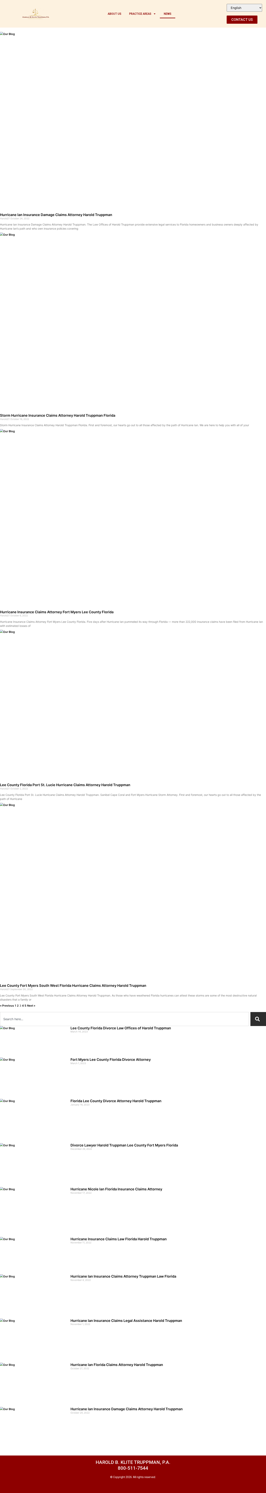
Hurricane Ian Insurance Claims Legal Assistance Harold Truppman (126, 1321)
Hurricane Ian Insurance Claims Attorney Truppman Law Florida (123, 1276)
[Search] (258, 1019)
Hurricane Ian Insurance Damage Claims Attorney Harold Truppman (56, 215)
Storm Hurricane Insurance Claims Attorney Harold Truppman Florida (57, 415)
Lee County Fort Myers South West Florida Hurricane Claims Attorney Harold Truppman (73, 985)
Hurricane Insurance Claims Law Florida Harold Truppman (118, 1239)
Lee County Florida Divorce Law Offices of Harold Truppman (120, 1028)
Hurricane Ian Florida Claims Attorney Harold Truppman (116, 1365)
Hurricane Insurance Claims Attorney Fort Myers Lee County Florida (57, 612)
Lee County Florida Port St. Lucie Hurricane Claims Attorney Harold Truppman (65, 785)
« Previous (7, 1005)
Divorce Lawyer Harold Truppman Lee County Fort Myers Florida (124, 1145)
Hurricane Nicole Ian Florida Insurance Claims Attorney (116, 1189)
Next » (31, 1005)
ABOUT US (114, 13)
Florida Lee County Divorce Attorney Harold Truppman (115, 1101)
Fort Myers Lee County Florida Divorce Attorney (110, 1059)
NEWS (167, 13)
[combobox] (124, 1019)
